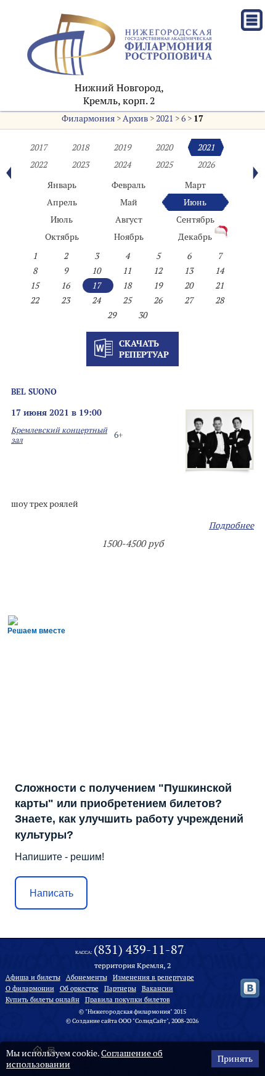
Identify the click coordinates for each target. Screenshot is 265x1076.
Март (195, 185)
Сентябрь (195, 219)
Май (128, 202)
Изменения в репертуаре (153, 977)
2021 (164, 118)
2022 (38, 164)
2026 (205, 164)
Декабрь (195, 236)
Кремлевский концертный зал (59, 435)
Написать (51, 893)
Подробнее (231, 525)
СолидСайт (150, 1021)
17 (198, 118)
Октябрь (62, 236)
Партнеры (120, 988)
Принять (235, 1058)
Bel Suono (34, 391)
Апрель (62, 202)
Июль (62, 219)
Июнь (195, 202)
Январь (61, 185)
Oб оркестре (79, 988)
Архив (135, 118)
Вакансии (157, 988)
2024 (122, 164)
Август (128, 219)
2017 (38, 147)
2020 (164, 147)
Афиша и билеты (33, 977)
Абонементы (86, 977)
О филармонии (30, 988)
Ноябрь (129, 236)
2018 (80, 147)
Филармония (88, 118)
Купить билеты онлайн (43, 999)
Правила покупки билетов (127, 999)
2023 (80, 164)
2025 (164, 164)
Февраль (128, 185)
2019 (122, 147)
